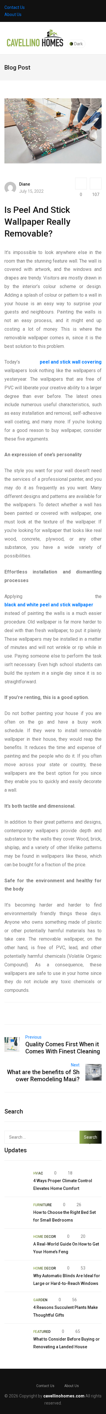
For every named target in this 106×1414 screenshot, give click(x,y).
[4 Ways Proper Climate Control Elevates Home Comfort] (15, 1181)
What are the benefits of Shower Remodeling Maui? (43, 1075)
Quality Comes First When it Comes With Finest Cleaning (62, 1048)
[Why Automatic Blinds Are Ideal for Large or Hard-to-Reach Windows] (15, 1276)
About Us (12, 14)
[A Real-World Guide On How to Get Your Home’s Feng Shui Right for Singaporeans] (15, 1244)
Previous (33, 1037)
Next (75, 1065)
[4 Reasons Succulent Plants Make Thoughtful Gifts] (15, 1307)
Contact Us (14, 7)
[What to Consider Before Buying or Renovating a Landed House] (15, 1339)
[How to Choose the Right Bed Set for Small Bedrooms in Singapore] (15, 1212)
